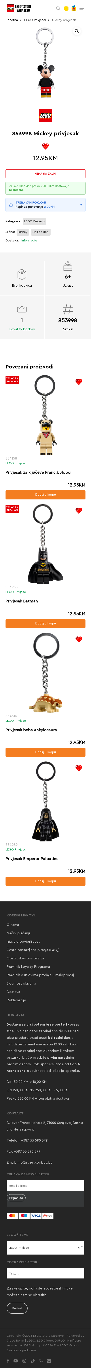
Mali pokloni (40, 232)
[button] (82, 8)
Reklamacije (16, 1000)
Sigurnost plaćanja (21, 983)
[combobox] (46, 1248)
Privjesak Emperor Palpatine (32, 859)
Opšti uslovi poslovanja (25, 958)
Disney (23, 232)
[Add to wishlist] (45, 146)
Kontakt (17, 1308)
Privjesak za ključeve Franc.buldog (38, 472)
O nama (13, 925)
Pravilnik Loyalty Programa (28, 966)
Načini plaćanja (18, 933)
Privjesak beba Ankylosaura (31, 730)
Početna (12, 20)
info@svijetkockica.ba (34, 1162)
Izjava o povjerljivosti (23, 941)
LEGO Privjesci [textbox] (44, 1247)
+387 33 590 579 (34, 1140)
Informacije (29, 240)
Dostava (13, 992)
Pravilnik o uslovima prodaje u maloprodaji (40, 975)
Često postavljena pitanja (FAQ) (33, 950)
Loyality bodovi (22, 329)
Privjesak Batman (22, 601)
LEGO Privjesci (35, 20)
